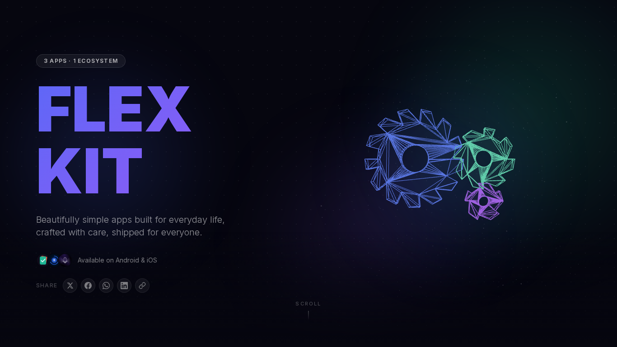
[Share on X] (70, 285)
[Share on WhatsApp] (106, 285)
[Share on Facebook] (88, 285)
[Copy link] (142, 285)
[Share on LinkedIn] (124, 285)
